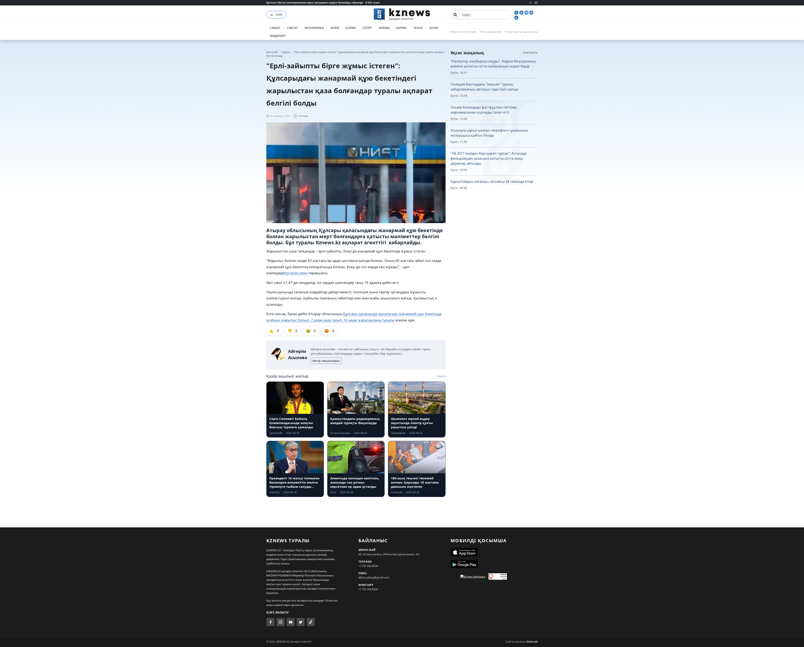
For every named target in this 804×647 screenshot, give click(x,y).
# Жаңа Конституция (463, 32)
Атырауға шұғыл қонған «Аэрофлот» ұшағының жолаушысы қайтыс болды (489, 133)
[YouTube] (526, 12)
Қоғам (351, 28)
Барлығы (530, 52)
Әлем (334, 28)
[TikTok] (516, 17)
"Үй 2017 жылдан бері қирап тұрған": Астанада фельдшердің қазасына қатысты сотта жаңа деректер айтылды (489, 158)
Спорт (367, 28)
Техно (418, 28)
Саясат (292, 28)
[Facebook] (516, 12)
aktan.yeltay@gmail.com (373, 577)
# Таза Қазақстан (490, 32)
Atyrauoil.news (295, 272)
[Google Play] (494, 564)
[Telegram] (531, 12)
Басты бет (272, 52)
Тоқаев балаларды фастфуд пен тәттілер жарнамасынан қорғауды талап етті (484, 110)
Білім (433, 28)
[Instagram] (521, 12)
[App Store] (494, 552)
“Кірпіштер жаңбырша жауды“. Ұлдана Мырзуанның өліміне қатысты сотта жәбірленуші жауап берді (493, 64)
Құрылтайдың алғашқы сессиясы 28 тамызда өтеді (492, 181)
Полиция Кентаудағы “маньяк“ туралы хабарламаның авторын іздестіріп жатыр (484, 87)
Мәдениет (278, 36)
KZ (536, 2)
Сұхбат (275, 28)
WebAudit (532, 641)
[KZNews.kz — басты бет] (402, 14)
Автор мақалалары (326, 361)
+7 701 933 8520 (368, 566)
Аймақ (384, 28)
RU (530, 2)
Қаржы (401, 28)
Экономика (314, 28)
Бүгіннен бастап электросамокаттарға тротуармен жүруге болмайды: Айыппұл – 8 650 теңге (323, 2)
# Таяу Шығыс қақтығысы (521, 32)
